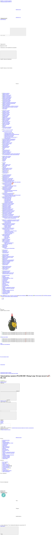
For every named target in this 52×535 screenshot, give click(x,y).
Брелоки (3, 286)
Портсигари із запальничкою (9, 248)
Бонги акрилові (7, 237)
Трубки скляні (6, 229)
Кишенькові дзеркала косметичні (8, 454)
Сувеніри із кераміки (6, 455)
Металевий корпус (7, 200)
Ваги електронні (5, 284)
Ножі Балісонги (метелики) (9, 135)
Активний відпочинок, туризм (7, 278)
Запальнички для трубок (8, 231)
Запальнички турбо (7, 198)
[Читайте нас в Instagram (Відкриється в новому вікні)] (38, 27)
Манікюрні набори (5, 277)
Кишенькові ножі (7, 138)
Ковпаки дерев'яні (7, 226)
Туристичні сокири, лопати (9, 133)
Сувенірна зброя (5, 443)
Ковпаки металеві (7, 227)
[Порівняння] (8, 55)
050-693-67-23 (18, 17)
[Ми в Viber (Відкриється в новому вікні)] (23, 27)
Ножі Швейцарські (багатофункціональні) (11, 134)
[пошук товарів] (18, 32)
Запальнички (4, 280)
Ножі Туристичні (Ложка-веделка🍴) (10, 137)
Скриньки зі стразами (6, 291)
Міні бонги (6, 238)
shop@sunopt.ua (3, 19)
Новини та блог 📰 (7, 295)
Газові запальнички (7, 184)
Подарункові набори (6, 275)
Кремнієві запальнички (8, 202)
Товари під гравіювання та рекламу (8, 287)
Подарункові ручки (5, 285)
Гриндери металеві (7, 222)
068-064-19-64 (18, 9)
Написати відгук (3, 382)
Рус (3, 299)
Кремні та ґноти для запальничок (10, 218)
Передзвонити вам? (4, 18)
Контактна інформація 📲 (22, 295)
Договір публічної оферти (6, 296)
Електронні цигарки (5, 292)
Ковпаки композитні (8, 225)
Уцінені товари (5, 293)
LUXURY (44, 295)
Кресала (5, 192)
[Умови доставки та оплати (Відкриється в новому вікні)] (5, 429)
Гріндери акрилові (7, 221)
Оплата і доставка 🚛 (14, 295)
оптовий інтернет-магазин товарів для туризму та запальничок (23, 427)
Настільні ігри (4, 444)
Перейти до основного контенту (6, 0)
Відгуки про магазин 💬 (38, 295)
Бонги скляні (6, 236)
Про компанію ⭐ (5, 469)
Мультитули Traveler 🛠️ (8, 132)
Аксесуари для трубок (8, 233)
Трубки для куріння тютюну (9, 232)
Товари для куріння (5, 282)
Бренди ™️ (2, 295)
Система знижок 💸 (30, 295)
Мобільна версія (18, 437)
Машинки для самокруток (9, 242)
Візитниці (4, 283)
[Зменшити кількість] (8, 406)
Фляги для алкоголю (5, 281)
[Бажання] (26, 64)
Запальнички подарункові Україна (10, 185)
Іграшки (3, 289)
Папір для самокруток (8, 243)
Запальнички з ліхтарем (8, 201)
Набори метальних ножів (8, 136)
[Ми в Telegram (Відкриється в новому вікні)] (8, 27)
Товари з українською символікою (8, 288)
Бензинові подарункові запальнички (10, 190)
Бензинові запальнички (8, 191)
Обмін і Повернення (14, 296)
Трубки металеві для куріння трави (10, 230)
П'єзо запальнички (7, 199)
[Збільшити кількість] (8, 416)
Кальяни (3, 276)
